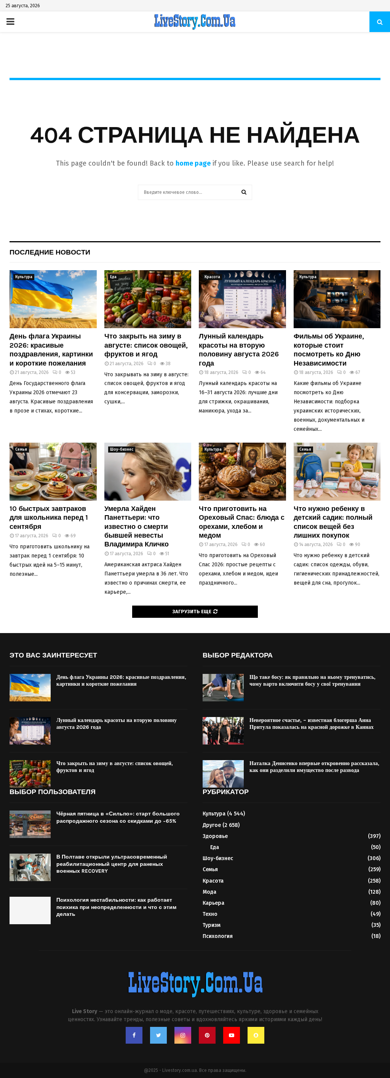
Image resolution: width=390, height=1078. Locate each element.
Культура (23, 277)
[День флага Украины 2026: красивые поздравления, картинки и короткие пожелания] (53, 299)
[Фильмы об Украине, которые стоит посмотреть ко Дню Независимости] (337, 299)
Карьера (213, 903)
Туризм (212, 925)
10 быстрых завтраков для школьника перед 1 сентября (49, 517)
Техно (210, 914)
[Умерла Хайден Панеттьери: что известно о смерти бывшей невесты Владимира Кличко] (148, 472)
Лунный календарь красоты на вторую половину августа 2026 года (239, 349)
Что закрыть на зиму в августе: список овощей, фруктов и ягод (146, 345)
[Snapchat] (256, 1035)
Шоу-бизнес (121, 449)
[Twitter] (158, 1035)
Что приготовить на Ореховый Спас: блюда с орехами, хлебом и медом (242, 522)
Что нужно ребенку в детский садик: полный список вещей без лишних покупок (333, 522)
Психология (218, 936)
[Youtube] (231, 1035)
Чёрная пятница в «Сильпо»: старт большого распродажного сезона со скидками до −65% (118, 817)
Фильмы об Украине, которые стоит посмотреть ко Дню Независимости (329, 349)
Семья (21, 449)
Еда (113, 277)
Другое (212, 825)
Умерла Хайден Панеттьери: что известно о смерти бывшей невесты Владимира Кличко (136, 526)
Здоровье (215, 836)
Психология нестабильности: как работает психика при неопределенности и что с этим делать (116, 907)
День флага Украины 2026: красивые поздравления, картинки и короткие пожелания (51, 349)
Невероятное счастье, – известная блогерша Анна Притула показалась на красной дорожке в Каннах (311, 723)
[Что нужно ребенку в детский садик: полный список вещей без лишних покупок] (337, 472)
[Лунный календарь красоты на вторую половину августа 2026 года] (242, 299)
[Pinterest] (207, 1035)
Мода (209, 892)
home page (193, 163)
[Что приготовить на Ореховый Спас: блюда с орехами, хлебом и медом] (242, 472)
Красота (212, 277)
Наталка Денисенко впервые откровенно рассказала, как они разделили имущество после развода (314, 766)
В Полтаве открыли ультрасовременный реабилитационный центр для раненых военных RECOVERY (111, 864)
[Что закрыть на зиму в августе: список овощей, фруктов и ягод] (148, 299)
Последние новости (50, 252)
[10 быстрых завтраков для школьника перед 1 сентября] (53, 472)
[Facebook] (134, 1035)
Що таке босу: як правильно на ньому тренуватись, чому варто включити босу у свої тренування (312, 680)
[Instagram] (182, 1035)
